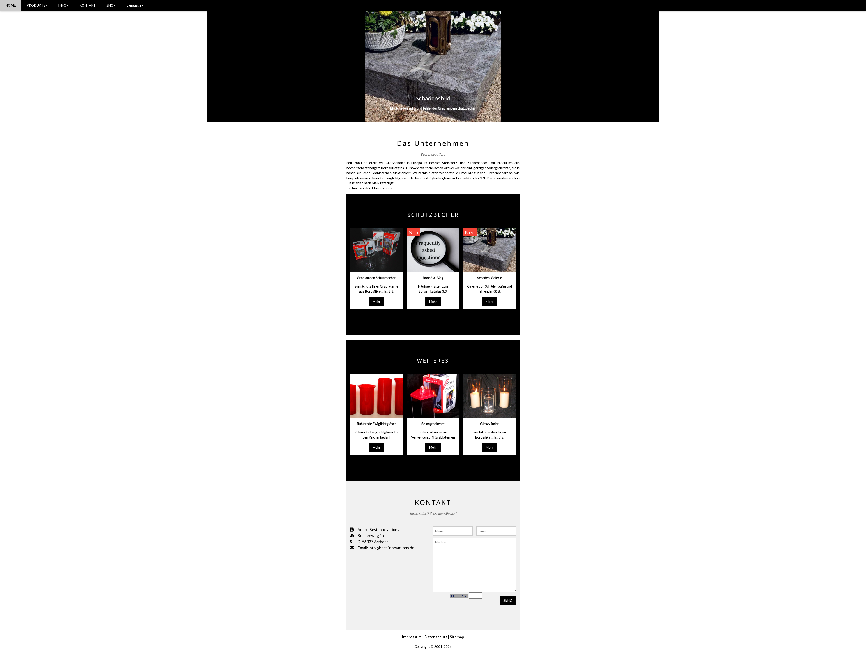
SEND (507, 600)
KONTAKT (87, 5)
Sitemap (457, 636)
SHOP (111, 5)
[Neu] (433, 250)
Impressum (411, 636)
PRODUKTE (36, 5)
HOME (10, 5)
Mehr (376, 302)
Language (134, 5)
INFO (62, 5)
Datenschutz (435, 636)
